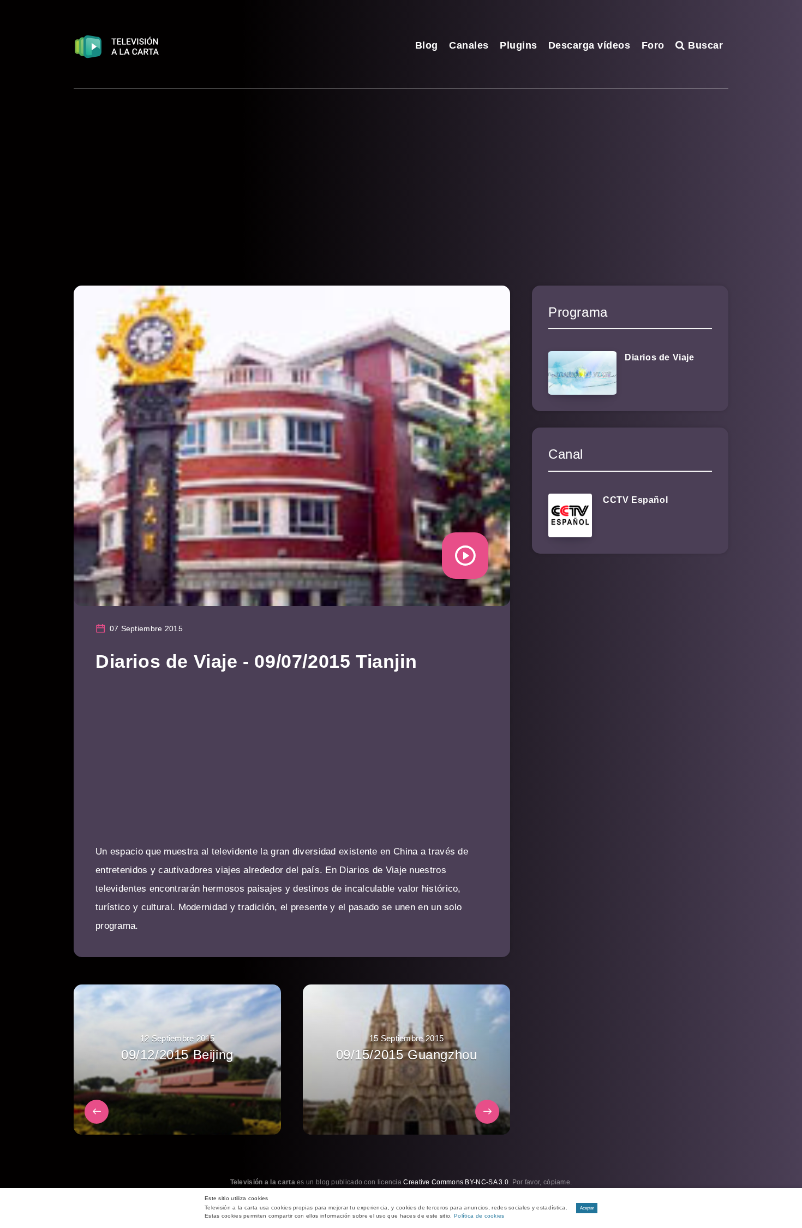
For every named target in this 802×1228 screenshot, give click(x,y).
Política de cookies (479, 1216)
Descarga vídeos (589, 45)
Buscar (704, 45)
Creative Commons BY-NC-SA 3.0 (455, 1182)
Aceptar (587, 1208)
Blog (426, 45)
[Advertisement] (401, 170)
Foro (653, 45)
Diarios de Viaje (660, 357)
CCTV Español (635, 500)
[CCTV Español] (570, 515)
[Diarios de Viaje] (582, 373)
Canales (469, 45)
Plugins (518, 45)
